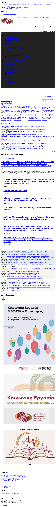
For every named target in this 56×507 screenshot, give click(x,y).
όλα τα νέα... (52, 151)
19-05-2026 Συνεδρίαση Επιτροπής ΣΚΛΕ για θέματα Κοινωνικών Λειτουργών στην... (27, 262)
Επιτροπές (8, 52)
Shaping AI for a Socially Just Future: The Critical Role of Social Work (23, 271)
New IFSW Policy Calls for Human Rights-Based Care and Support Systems (24, 278)
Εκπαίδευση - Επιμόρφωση (12, 57)
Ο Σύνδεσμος (7, 35)
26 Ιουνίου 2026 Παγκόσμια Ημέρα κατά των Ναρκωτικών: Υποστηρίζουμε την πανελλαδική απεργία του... (34, 117)
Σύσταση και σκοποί (11, 36)
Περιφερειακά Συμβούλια (12, 40)
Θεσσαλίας (9, 76)
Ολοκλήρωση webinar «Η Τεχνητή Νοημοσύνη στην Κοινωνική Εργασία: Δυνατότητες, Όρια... (29, 264)
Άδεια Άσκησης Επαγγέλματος (13, 48)
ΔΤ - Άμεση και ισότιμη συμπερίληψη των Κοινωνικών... (17, 7)
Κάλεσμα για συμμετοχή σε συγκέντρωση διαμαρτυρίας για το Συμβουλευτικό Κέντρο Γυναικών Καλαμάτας (27, 199)
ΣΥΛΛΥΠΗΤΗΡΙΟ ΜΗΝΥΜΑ (11, 8)
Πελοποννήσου (10, 82)
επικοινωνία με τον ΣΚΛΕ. (10, 14)
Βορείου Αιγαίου (10, 70)
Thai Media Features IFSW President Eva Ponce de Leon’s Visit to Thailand (24, 276)
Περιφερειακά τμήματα (9, 66)
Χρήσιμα (6, 51)
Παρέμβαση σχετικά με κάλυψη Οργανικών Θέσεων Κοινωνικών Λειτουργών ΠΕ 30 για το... (24, 140)
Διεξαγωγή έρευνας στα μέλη (13, 55)
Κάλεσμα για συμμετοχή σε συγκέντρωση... (12, 479)
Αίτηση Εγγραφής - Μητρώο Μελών (14, 42)
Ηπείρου (8, 74)
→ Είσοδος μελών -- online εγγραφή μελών (11, 493)
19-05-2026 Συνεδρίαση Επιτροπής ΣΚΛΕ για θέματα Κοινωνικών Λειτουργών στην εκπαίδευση (47, 117)
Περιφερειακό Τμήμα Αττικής (7, 158)
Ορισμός (8, 44)
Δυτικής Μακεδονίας (11, 73)
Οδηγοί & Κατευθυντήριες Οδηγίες (14, 60)
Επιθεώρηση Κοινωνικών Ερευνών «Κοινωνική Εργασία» (20, 53)
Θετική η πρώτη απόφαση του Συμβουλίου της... (13, 475)
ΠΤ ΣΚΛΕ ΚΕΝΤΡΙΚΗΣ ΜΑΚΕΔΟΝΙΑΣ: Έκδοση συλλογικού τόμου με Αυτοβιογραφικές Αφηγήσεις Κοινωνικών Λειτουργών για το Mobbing (28, 240)
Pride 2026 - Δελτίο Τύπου (13, 260)
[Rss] (4, 505)
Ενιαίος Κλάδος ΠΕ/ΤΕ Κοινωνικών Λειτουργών (17, 56)
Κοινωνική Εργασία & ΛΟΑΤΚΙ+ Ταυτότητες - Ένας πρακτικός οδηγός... (47, 98)
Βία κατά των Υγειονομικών (13, 290)
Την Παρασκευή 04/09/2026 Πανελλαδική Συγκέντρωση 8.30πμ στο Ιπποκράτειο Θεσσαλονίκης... (30, 285)
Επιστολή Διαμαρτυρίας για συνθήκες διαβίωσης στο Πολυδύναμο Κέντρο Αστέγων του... (23, 129)
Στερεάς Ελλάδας (10, 83)
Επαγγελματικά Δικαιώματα (12, 47)
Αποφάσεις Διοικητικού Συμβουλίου (14, 39)
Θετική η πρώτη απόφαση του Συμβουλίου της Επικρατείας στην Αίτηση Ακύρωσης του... (27, 251)
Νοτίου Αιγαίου (10, 81)
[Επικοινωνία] (6, 505)
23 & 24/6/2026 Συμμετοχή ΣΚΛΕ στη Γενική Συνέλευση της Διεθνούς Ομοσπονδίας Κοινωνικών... (20, 117)
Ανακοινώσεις (9, 64)
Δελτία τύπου (9, 65)
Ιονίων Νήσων (9, 77)
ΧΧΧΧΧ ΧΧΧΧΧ (5, 487)
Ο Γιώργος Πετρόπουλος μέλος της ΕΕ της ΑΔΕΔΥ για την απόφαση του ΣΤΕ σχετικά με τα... (28, 283)
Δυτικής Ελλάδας (10, 72)
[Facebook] (5, 505)
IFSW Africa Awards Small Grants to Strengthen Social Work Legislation (23, 274)
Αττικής (8, 69)
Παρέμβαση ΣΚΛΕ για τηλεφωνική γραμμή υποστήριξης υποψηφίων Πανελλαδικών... (22, 148)
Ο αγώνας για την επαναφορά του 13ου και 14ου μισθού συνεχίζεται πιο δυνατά (25, 282)
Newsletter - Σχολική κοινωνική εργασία (15, 59)
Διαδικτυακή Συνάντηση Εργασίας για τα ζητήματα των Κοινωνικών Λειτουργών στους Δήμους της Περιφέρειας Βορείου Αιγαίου (29, 218)
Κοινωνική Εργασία (8, 43)
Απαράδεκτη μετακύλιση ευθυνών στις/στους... (13, 478)
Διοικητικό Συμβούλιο (11, 38)
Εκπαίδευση (9, 45)
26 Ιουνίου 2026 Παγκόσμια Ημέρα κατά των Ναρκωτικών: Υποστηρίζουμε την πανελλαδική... (29, 259)
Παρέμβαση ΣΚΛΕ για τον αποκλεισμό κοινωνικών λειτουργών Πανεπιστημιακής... (21, 134)
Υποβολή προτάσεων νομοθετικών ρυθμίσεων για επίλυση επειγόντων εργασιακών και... (22, 126)
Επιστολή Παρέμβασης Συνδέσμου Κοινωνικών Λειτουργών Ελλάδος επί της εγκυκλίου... (23, 131)
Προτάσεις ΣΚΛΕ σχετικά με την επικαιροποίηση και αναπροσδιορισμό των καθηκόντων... (23, 143)
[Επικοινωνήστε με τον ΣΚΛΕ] (54, 31)
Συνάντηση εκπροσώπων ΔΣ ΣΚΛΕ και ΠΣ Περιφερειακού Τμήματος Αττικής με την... (48, 109)
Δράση (5, 61)
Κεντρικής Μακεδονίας (11, 78)
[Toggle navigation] (1, 33)
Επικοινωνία (7, 85)
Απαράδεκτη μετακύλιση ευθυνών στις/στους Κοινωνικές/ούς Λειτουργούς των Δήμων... (27, 252)
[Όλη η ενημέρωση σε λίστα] (51, 31)
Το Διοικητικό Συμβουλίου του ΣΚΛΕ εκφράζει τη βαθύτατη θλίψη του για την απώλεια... (28, 256)
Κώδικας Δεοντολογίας (11, 49)
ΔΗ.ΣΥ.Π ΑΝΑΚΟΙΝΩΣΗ (13, 288)
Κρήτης (8, 79)
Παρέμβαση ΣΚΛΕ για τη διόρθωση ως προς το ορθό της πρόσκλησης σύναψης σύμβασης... (23, 146)
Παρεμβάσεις (9, 62)
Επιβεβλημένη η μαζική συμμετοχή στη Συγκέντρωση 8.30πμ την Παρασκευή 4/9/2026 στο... (28, 287)
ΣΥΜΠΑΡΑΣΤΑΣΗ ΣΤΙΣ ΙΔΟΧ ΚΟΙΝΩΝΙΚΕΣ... (14, 476)
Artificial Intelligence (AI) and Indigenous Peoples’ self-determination (23, 273)
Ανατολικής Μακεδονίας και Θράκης (14, 68)
